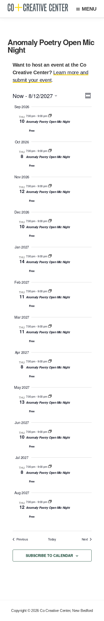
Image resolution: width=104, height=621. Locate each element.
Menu (89, 9)
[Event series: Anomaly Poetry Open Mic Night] (50, 116)
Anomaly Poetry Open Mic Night (48, 122)
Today (52, 539)
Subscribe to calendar (49, 555)
